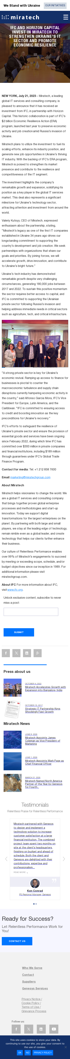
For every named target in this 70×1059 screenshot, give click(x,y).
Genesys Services (35, 988)
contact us (17, 941)
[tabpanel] (35, 53)
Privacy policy (43, 1052)
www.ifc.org (15, 590)
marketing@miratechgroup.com (30, 477)
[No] (65, 1047)
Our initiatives (55, 6)
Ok (19, 1052)
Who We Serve (32, 968)
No (27, 1052)
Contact (28, 975)
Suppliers (29, 982)
